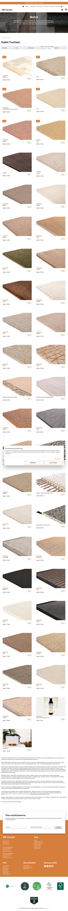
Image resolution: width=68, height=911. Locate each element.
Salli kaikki (53, 462)
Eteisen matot (37, 845)
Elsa (4, 525)
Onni (4, 269)
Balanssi (5, 589)
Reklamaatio (26, 868)
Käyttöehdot (6, 872)
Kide (4, 653)
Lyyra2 (38, 621)
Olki (37, 141)
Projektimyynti (40, 6)
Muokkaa (33, 462)
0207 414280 (8, 848)
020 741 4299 (8, 854)
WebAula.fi (46, 908)
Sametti (5, 173)
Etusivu (3, 37)
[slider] (41, 46)
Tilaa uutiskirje (58, 827)
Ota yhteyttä (57, 6)
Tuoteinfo (27, 6)
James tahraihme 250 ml (42, 717)
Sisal (4, 685)
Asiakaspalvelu (26, 865)
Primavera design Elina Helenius (44, 397)
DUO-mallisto (37, 848)
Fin (63, 6)
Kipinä (4, 205)
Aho (37, 685)
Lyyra (4, 621)
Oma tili (23, 6)
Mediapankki (33, 6)
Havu (37, 237)
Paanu (4, 365)
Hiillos (4, 237)
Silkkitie (5, 493)
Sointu (4, 301)
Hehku (38, 205)
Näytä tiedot (57, 458)
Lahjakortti (5, 748)
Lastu (37, 365)
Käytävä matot (37, 847)
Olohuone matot (38, 841)
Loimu (38, 173)
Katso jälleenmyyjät (27, 867)
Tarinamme (45, 6)
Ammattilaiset (6, 865)
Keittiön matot (37, 844)
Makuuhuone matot (38, 843)
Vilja (37, 76)
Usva (37, 108)
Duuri (37, 429)
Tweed (4, 429)
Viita (4, 333)
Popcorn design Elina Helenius (44, 493)
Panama (38, 653)
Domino (5, 77)
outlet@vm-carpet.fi (8, 857)
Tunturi (4, 717)
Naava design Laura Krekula (10, 397)
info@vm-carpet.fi (7, 851)
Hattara (38, 333)
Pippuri (4, 141)
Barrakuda (39, 557)
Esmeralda (5, 557)
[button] (62, 9)
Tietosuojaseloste (7, 874)
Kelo (37, 589)
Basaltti (38, 301)
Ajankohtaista (51, 6)
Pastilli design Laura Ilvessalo (10, 109)
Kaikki (35, 840)
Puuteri (38, 269)
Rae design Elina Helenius (43, 525)
